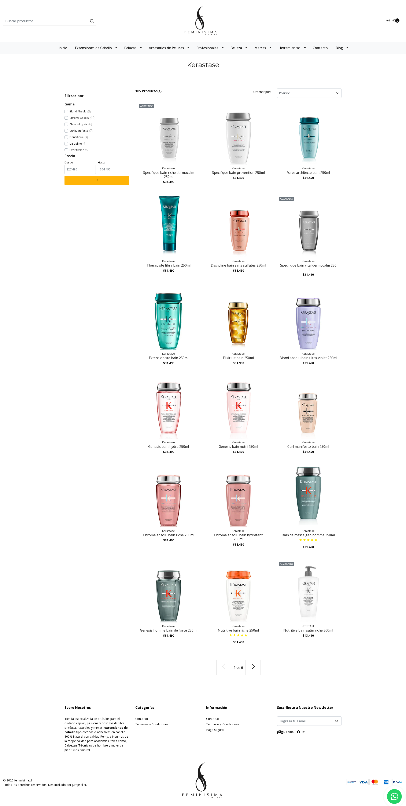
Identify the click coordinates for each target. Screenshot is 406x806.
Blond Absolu (78, 111)
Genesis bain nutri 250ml (238, 446)
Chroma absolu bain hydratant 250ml (238, 537)
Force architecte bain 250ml (308, 172)
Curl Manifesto (79, 131)
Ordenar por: (262, 92)
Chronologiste (79, 124)
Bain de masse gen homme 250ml (308, 535)
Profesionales (207, 48)
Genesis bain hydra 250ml (168, 446)
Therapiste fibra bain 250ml (169, 265)
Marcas (260, 48)
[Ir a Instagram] (304, 732)
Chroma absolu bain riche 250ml (168, 535)
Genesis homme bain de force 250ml (168, 630)
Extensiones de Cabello (93, 48)
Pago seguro (215, 730)
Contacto (320, 48)
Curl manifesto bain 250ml (308, 446)
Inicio (63, 48)
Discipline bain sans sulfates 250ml (238, 265)
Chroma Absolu (79, 118)
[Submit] (91, 21)
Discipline (76, 143)
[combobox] (69, 21)
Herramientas (289, 48)
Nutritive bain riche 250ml (238, 630)
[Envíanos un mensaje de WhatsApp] (394, 796)
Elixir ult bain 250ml (238, 357)
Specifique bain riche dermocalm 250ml (168, 174)
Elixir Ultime (77, 150)
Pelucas (130, 48)
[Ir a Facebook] (298, 732)
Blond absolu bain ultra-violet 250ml (308, 357)
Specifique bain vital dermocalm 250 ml (308, 267)
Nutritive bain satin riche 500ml (308, 630)
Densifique (77, 137)
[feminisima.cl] (203, 20)
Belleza (236, 48)
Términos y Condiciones (151, 724)
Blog (339, 48)
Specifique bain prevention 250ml (238, 172)
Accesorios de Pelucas (166, 48)
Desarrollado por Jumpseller (67, 785)
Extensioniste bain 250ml (168, 357)
